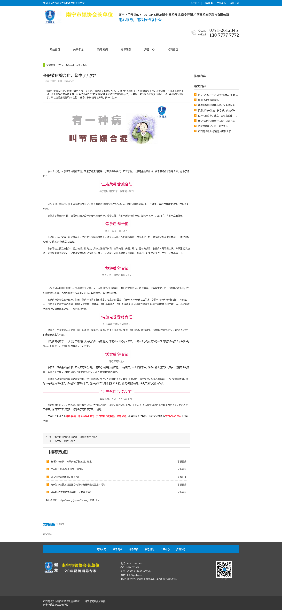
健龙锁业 (56, 416)
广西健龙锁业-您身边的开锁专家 (214, 131)
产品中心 (221, 3)
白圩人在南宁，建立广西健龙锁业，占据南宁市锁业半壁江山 (229, 115)
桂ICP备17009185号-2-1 (140, 571)
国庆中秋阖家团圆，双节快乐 (213, 126)
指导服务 (208, 3)
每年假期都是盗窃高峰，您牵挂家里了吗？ (220, 105)
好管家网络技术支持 (95, 601)
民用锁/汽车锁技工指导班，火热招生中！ (219, 110)
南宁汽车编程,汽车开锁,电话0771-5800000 (220, 94)
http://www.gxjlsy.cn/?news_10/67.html (79, 500)
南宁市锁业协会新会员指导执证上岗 (216, 120)
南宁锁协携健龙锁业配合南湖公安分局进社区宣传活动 (78, 484)
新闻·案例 (102, 49)
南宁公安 (47, 534)
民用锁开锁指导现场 (208, 99)
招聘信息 (234, 3)
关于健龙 (195, 3)
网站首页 (55, 49)
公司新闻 (82, 65)
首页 (60, 65)
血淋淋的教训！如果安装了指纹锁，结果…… (73, 461)
